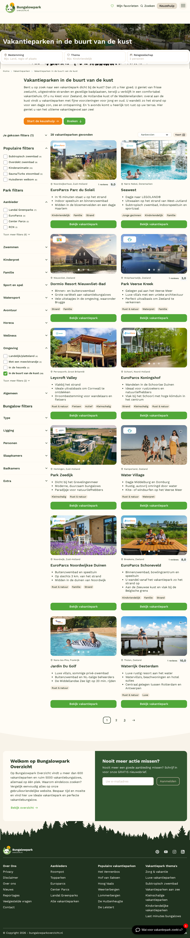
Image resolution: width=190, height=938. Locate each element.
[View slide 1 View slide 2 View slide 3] (83, 160)
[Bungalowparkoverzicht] (23, 8)
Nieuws (8, 889)
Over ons (9, 883)
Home (6, 71)
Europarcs (57, 883)
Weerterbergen (108, 889)
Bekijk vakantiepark (83, 224)
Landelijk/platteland (23, 355)
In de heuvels (19, 367)
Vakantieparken (21, 71)
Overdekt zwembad (23, 162)
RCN (13, 227)
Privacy (8, 871)
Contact (9, 907)
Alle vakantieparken (64, 901)
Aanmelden (168, 781)
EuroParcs (17, 215)
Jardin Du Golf (63, 666)
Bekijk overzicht (22, 807)
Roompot (57, 871)
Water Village (132, 475)
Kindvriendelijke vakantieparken (156, 908)
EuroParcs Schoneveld (141, 565)
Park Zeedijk (61, 475)
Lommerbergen (109, 895)
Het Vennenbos (109, 871)
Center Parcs (19, 221)
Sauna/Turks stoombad (25, 173)
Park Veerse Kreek (137, 284)
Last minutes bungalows (163, 916)
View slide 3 (88, 176)
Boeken (72, 121)
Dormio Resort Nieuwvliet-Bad (78, 284)
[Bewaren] (110, 146)
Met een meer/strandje (25, 361)
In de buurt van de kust (26, 373)
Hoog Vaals (106, 883)
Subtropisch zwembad (25, 156)
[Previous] (55, 166)
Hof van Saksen (109, 877)
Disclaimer (10, 877)
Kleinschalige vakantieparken (156, 898)
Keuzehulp (166, 6)
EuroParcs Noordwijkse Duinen (78, 565)
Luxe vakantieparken (160, 877)
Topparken (58, 877)
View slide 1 (79, 176)
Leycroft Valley (63, 378)
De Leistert (106, 907)
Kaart (178, 134)
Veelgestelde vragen (17, 901)
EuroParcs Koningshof (140, 378)
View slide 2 (83, 176)
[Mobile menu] (183, 6)
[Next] (111, 166)
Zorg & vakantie (156, 871)
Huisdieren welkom (23, 179)
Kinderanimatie (20, 167)
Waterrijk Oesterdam (139, 666)
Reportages (11, 895)
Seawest (128, 190)
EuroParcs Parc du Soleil (72, 190)
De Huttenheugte (110, 901)
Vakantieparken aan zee (162, 889)
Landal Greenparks (22, 209)
